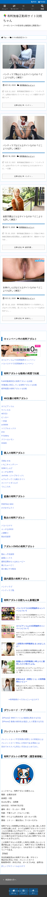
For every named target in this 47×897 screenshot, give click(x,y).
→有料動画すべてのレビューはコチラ (23, 699)
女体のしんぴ (6, 468)
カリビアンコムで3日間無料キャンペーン (18, 360)
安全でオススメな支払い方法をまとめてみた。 (20, 746)
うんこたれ (5, 486)
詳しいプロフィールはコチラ (13, 866)
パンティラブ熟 (7, 590)
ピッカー (5, 417)
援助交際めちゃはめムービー (13, 561)
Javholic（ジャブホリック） (13, 475)
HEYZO (4, 413)
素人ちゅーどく (7, 565)
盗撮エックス (6, 558)
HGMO (4, 443)
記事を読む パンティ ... (23, 105)
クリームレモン (7, 439)
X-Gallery (5, 436)
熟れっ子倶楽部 (7, 554)
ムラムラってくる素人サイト (13, 479)
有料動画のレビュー (27, 85)
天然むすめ (5, 461)
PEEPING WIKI (7, 504)
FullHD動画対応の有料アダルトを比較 (16, 381)
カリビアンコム (7, 406)
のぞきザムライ (7, 508)
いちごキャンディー (9, 464)
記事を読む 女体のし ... (23, 318)
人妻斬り (5, 533)
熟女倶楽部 (5, 536)
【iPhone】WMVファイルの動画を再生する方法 (21, 718)
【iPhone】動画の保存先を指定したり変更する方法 (22, 721)
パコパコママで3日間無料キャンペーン (17, 363)
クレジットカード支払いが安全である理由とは (20, 743)
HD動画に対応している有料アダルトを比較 (19, 385)
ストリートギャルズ (9, 483)
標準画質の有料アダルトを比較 (14, 388)
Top (5, 37)
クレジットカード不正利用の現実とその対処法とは (22, 739)
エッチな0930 (7, 529)
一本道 (4, 421)
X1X (3, 432)
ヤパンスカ (5, 410)
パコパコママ (6, 525)
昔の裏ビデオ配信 (8, 569)
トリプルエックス (8, 428)
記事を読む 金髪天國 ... (23, 247)
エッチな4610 (7, 472)
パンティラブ (6, 586)
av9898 (4, 424)
